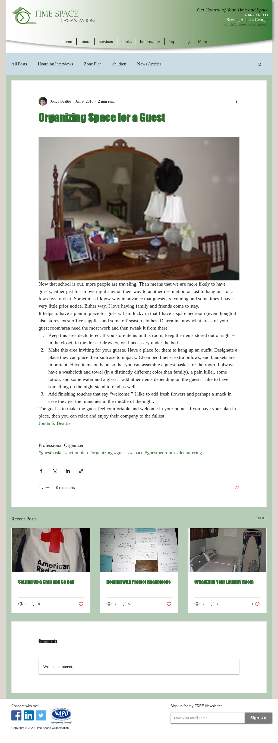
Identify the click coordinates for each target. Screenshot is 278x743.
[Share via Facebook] (41, 470)
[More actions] (236, 101)
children (119, 64)
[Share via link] (81, 470)
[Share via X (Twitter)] (54, 470)
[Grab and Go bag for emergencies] (51, 550)
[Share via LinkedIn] (67, 470)
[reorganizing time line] (139, 550)
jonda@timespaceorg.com (246, 24)
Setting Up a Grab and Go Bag (46, 582)
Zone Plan (93, 64)
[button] (85, 41)
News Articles (149, 64)
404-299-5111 (256, 15)
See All (261, 518)
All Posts (19, 64)
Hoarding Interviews (55, 64)
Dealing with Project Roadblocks (138, 582)
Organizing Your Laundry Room (224, 582)
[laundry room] (227, 550)
